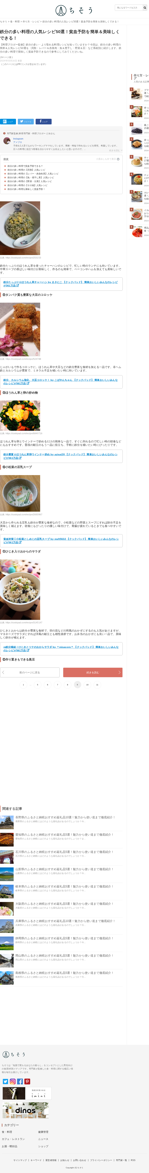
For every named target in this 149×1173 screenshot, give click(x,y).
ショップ (43, 1146)
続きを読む (92, 672)
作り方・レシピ (31, 21)
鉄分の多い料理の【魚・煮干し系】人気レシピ (31, 177)
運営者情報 (51, 1160)
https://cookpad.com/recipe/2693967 (24, 514)
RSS (133, 1160)
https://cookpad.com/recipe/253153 (23, 257)
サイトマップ (20, 1160)
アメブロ (17, 142)
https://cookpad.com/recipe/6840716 (24, 433)
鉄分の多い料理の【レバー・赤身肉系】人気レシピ (33, 173)
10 (87, 685)
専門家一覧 (121, 1160)
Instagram (18, 139)
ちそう (3, 21)
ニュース (43, 1139)
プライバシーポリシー (101, 1160)
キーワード (36, 1160)
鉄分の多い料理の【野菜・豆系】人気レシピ (30, 181)
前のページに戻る (29, 672)
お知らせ (64, 1160)
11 (97, 685)
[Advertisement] (61, 91)
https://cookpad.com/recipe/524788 (23, 359)
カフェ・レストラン (13, 1139)
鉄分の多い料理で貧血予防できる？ (25, 166)
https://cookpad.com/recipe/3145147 (24, 622)
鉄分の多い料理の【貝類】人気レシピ (26, 170)
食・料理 (15, 21)
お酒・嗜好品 (9, 1146)
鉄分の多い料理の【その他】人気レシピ (27, 185)
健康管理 (43, 1131)
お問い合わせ (79, 1160)
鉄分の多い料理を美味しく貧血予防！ (26, 189)
